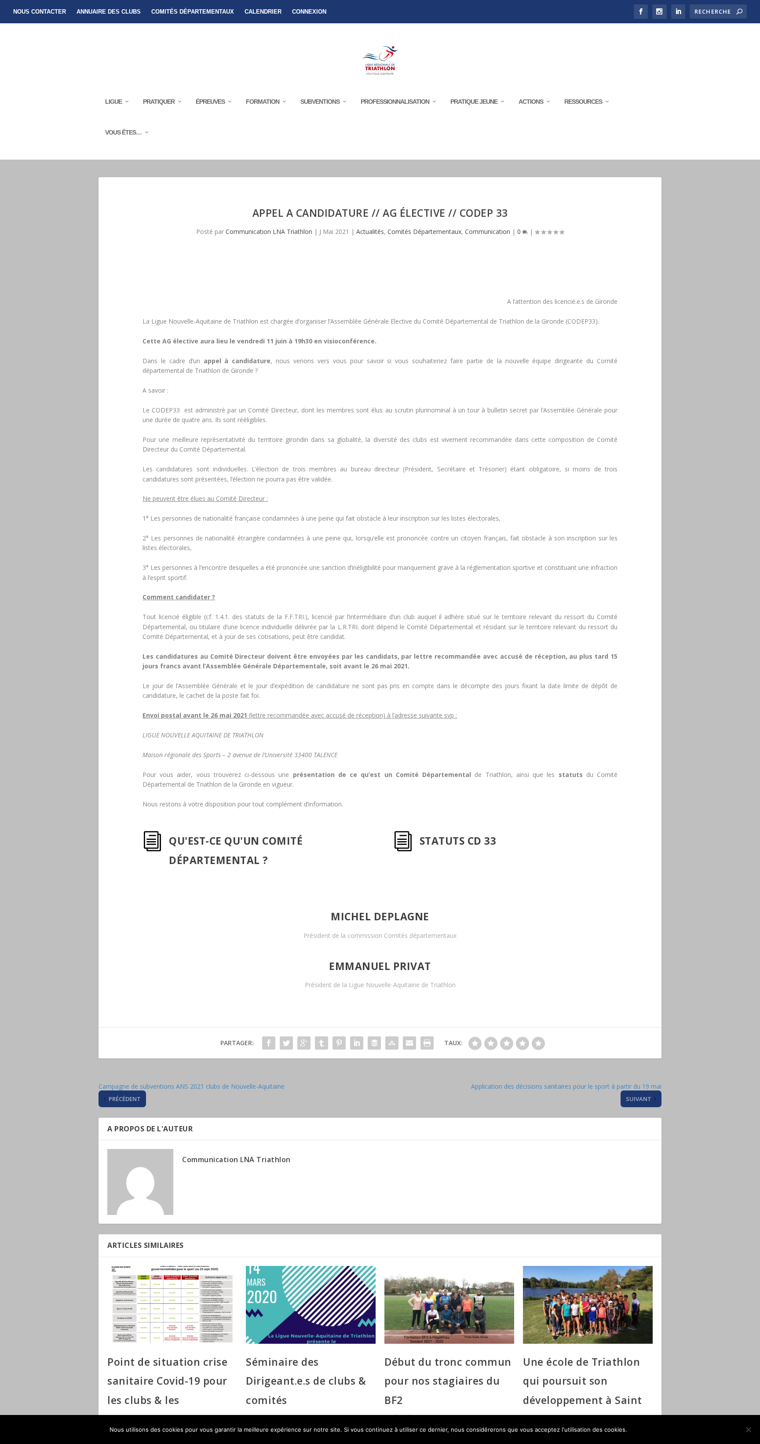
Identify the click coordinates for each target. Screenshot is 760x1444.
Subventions (320, 101)
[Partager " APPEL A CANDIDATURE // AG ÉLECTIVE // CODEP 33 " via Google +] (304, 1043)
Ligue (113, 101)
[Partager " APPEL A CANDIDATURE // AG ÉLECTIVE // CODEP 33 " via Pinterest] (339, 1043)
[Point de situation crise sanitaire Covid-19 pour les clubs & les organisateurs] (172, 1305)
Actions (531, 101)
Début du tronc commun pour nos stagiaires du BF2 (448, 1381)
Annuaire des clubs (109, 11)
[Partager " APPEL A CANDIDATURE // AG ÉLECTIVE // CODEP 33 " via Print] (427, 1043)
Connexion (309, 11)
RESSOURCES (583, 101)
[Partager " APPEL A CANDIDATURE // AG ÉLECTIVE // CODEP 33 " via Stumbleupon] (392, 1043)
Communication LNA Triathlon (269, 231)
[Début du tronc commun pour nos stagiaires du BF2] (449, 1305)
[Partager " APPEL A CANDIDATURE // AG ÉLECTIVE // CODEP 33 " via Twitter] (286, 1043)
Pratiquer (159, 101)
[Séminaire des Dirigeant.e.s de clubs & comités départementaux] (311, 1305)
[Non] (748, 1429)
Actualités (370, 231)
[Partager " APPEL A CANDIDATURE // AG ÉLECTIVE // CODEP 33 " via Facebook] (269, 1043)
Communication (487, 231)
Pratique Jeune (473, 101)
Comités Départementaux (424, 231)
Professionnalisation (395, 101)
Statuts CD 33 (458, 841)
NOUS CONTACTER (39, 11)
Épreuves (210, 101)
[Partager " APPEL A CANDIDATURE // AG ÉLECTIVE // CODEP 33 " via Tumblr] (321, 1043)
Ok (641, 1429)
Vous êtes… (123, 132)
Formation (262, 101)
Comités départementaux (192, 11)
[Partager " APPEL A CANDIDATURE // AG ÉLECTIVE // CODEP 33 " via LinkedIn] (356, 1043)
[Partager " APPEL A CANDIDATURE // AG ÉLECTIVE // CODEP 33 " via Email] (409, 1043)
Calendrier (263, 11)
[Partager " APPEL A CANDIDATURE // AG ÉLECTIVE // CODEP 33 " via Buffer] (374, 1043)
